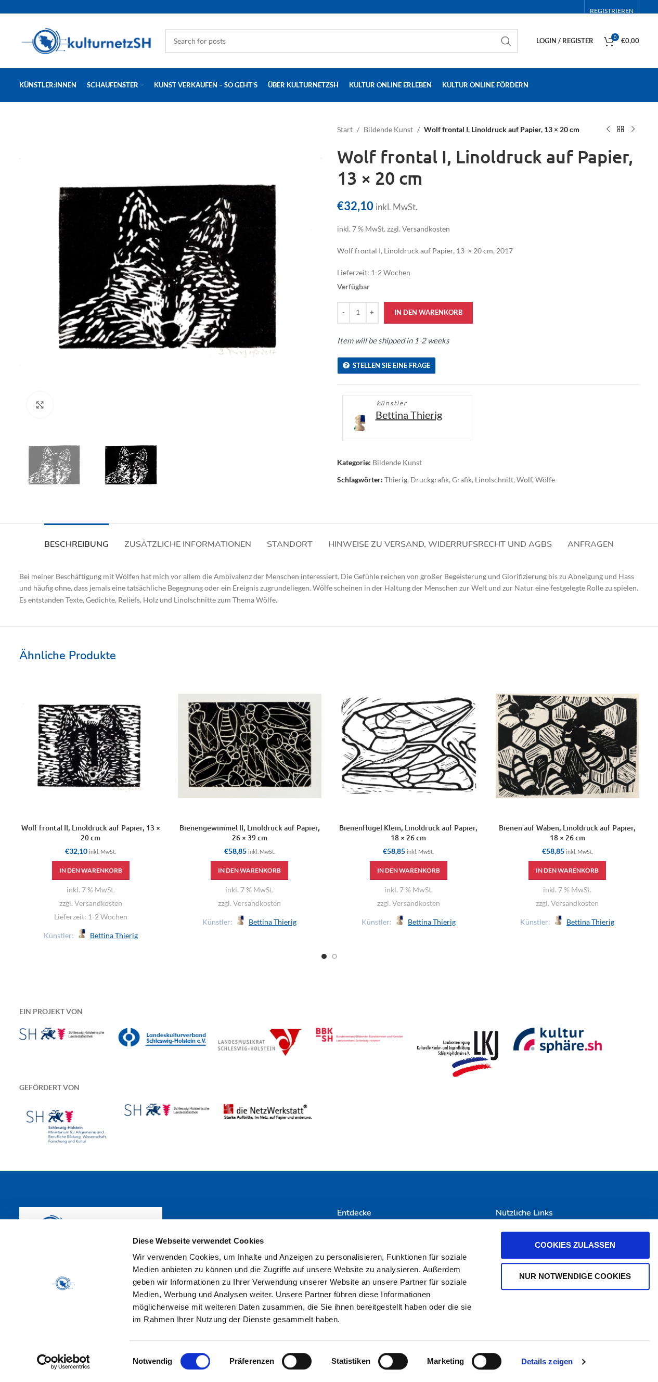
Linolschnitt (494, 479)
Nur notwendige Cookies (575, 1276)
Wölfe (545, 479)
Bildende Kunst (388, 129)
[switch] (297, 1361)
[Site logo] (86, 39)
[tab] (76, 539)
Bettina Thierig (409, 414)
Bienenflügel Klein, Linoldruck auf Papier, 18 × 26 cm (408, 833)
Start (345, 129)
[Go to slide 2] (334, 956)
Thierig (395, 479)
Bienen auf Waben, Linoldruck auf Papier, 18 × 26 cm (567, 833)
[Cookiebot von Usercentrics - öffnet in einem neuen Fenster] (63, 1362)
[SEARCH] (506, 41)
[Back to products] (620, 129)
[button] (91, 870)
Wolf (524, 479)
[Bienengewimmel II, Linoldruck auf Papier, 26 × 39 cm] (249, 746)
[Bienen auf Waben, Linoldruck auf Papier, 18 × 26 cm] (567, 746)
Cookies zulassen (575, 1244)
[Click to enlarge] (40, 405)
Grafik (462, 479)
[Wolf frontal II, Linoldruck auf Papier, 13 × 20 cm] (91, 746)
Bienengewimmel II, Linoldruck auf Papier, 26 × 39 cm (249, 833)
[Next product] (633, 129)
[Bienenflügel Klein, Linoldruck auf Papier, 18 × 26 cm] (409, 746)
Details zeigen (547, 1361)
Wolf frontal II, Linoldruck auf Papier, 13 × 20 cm (90, 833)
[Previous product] (608, 129)
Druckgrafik (429, 479)
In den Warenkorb (428, 312)
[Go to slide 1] (324, 956)
